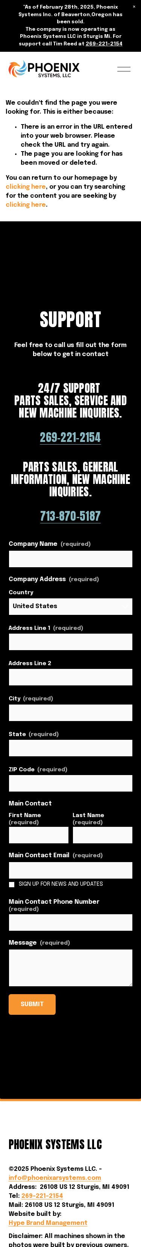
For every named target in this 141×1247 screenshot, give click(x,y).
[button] (134, 7)
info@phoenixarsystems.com (55, 1178)
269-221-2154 (104, 44)
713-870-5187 (70, 516)
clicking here (26, 187)
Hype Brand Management (48, 1223)
